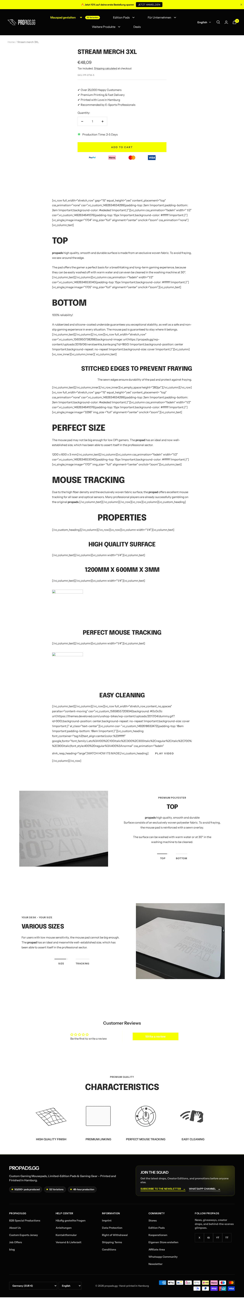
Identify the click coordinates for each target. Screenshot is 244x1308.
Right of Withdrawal (115, 1235)
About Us (15, 1227)
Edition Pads (121, 17)
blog (12, 1249)
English (202, 22)
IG (208, 1237)
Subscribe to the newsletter (162, 1189)
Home (11, 41)
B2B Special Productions (24, 1220)
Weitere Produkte (103, 27)
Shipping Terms (112, 1242)
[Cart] (234, 22)
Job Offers (15, 1242)
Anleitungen (64, 1227)
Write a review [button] (155, 1036)
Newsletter (155, 1264)
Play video (164, 753)
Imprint (107, 1220)
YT (217, 1237)
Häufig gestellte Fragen (71, 1220)
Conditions (109, 1249)
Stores (152, 1220)
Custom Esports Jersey (23, 1235)
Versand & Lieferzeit (68, 1242)
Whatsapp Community (163, 1256)
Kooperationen (157, 1235)
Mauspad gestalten (63, 17)
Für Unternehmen (159, 17)
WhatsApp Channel (204, 1189)
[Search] (218, 22)
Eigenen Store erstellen (163, 1242)
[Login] (226, 22)
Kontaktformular (66, 1235)
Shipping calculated (105, 68)
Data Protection (112, 1227)
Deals (137, 27)
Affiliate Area (156, 1249)
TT (226, 1237)
